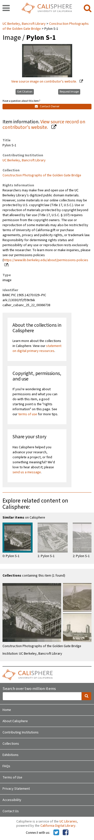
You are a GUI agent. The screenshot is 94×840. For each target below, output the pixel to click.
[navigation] (6, 9)
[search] (87, 9)
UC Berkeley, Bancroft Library (24, 23)
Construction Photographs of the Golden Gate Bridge (42, 175)
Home (7, 709)
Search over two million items (29, 689)
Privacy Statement (16, 788)
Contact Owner (49, 106)
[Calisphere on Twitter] (56, 832)
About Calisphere (15, 721)
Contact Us (11, 811)
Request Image (69, 92)
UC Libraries (68, 821)
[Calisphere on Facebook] (65, 832)
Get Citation (24, 92)
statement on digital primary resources (37, 348)
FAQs (6, 766)
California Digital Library (57, 825)
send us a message (27, 472)
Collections (11, 743)
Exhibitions (11, 754)
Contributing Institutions (21, 732)
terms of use (27, 414)
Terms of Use (12, 777)
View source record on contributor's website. (44, 124)
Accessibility (12, 799)
